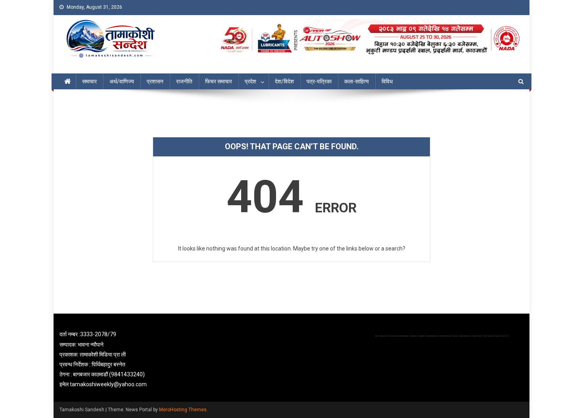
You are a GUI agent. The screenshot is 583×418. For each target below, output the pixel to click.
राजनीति (184, 81)
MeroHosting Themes (183, 409)
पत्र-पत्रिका (319, 81)
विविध (387, 81)
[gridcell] (133, 359)
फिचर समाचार (218, 81)
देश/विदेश (284, 81)
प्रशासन (155, 81)
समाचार (89, 81)
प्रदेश (250, 81)
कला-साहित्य (356, 81)
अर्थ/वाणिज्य (121, 81)
